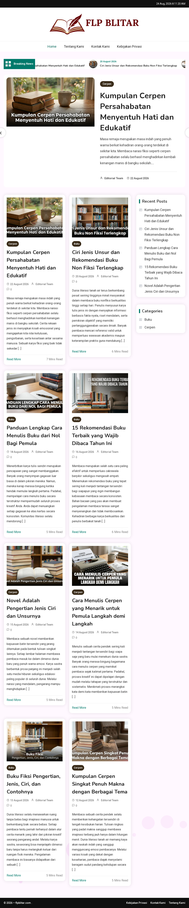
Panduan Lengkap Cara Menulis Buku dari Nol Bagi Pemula (34, 435)
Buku (76, 243)
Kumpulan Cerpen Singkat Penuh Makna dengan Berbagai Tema (99, 784)
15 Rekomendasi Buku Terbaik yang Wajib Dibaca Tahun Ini (99, 435)
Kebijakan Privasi (129, 46)
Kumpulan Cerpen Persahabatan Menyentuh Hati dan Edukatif (137, 112)
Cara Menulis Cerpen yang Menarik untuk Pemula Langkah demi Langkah (98, 612)
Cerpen (107, 83)
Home (51, 46)
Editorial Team (113, 178)
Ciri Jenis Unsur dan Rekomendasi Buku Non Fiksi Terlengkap (128, 65)
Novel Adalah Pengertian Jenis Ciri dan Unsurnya (31, 608)
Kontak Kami (100, 46)
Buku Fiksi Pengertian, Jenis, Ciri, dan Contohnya (33, 784)
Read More (14, 359)
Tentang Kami (74, 46)
